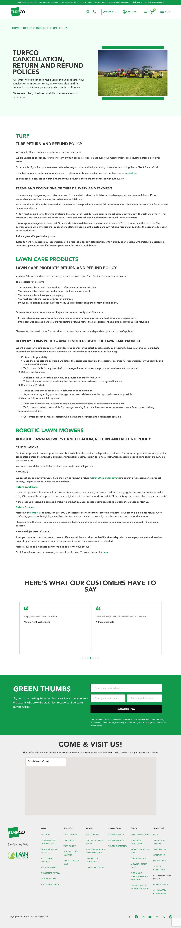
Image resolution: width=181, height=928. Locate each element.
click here (103, 552)
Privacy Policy (160, 884)
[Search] (88, 11)
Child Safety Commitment (160, 892)
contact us (130, 173)
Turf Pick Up (69, 846)
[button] (82, 658)
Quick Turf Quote (95, 867)
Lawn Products (116, 834)
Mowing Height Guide (139, 866)
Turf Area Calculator (137, 842)
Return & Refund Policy (162, 877)
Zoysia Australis (49, 867)
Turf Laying (69, 840)
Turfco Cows (160, 849)
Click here (136, 2)
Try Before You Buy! (71, 862)
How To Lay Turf (139, 858)
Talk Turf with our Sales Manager (95, 851)
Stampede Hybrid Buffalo (49, 851)
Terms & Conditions (159, 868)
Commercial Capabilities (92, 860)
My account (159, 861)
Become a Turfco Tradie (95, 842)
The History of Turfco (161, 842)
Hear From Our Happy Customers (140, 887)
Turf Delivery (70, 834)
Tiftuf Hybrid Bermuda (47, 860)
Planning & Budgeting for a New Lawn (139, 876)
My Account (92, 834)
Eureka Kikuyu (48, 879)
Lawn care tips (116, 840)
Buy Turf (45, 834)
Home (15, 28)
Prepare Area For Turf (140, 851)
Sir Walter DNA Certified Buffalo (50, 842)
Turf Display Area (50, 884)
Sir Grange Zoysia (50, 873)
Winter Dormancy (117, 846)
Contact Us (159, 855)
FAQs (155, 834)
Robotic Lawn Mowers (70, 853)
